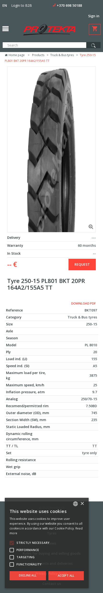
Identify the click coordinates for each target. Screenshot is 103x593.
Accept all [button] (66, 576)
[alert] (47, 543)
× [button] (82, 503)
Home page (16, 55)
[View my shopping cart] (95, 29)
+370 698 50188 (69, 5)
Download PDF (83, 303)
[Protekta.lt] (49, 29)
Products (38, 55)
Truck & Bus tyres (62, 55)
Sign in (93, 16)
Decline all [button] (27, 575)
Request (82, 264)
